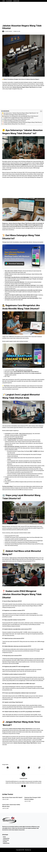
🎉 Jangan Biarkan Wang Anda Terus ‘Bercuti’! (13, 124)
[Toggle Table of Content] (40, 111)
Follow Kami (9, 0)
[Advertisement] (23, 10)
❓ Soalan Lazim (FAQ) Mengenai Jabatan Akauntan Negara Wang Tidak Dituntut (22, 122)
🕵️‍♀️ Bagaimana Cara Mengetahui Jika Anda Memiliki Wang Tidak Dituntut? (20, 116)
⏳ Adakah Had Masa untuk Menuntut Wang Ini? (14, 120)
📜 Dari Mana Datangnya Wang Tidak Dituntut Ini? (14, 114)
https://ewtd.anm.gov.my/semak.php (23, 370)
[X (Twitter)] (18, 767)
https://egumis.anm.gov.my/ (25, 433)
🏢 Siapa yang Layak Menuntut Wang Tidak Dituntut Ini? (16, 119)
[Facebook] (7, 767)
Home (3, 0)
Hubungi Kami (16, 0)
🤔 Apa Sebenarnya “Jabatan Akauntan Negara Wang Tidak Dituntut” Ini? (20, 113)
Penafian (5, 841)
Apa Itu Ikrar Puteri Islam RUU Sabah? (12, 797)
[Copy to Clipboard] (39, 767)
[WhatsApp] (29, 767)
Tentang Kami (6, 838)
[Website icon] (25, 786)
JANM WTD (25, 164)
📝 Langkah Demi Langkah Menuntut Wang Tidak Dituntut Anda (17, 117)
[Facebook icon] (22, 786)
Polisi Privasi (6, 840)
